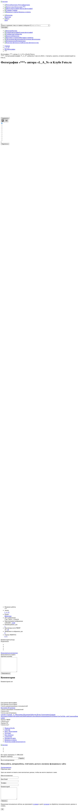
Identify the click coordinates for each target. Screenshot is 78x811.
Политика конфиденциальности (15, 741)
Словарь (14, 10)
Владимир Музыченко (8, 708)
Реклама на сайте (10, 738)
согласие (46, 804)
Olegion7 (55, 716)
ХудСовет (8, 733)
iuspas (44, 716)
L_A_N (7, 612)
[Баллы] (39, 701)
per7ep (60, 716)
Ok (2, 809)
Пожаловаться (6, 673)
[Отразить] (6, 120)
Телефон (3, 783)
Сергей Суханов (6, 714)
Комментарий (5, 786)
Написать (4, 801)
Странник (72, 716)
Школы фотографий (26, 8)
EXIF (13, 623)
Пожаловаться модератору (9, 653)
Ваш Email (4, 779)
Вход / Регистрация (11, 731)
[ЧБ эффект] (3, 120)
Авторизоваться (6, 767)
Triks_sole (65, 716)
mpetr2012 (49, 716)
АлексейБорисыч (37, 716)
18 (8, 629)
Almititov (10, 716)
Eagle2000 (22, 716)
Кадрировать (5, 118)
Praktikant (28, 716)
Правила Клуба (10, 728)
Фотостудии (19, 7)
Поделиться (5, 144)
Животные (8, 616)
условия (35, 804)
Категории (4, 27)
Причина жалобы (6, 656)
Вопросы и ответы (24, 12)
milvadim (16, 716)
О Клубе (7, 730)
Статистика (8, 736)
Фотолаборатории (24, 5)
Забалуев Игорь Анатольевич (40, 714)
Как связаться (9, 735)
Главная (7, 46)
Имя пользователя (6, 775)
